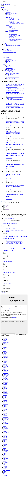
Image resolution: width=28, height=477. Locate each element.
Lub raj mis (8, 17)
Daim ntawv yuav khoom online (13, 45)
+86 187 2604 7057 (7, 261)
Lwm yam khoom (10, 31)
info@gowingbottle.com (9, 272)
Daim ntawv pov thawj (11, 13)
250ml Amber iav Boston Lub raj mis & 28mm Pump (15, 185)
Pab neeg (8, 12)
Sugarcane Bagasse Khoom (15, 39)
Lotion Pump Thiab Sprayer (15, 35)
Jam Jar (11, 26)
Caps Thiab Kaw (13, 34)
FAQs (4, 43)
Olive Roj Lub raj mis (14, 19)
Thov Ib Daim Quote (5, 4)
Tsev (4, 9)
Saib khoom (9, 125)
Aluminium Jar (12, 36)
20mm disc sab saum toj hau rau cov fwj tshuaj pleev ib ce (14, 143)
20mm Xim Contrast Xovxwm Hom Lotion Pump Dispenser (15, 154)
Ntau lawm (8, 14)
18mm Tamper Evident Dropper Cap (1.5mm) (13, 132)
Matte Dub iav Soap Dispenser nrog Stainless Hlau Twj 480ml (15, 121)
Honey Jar (11, 27)
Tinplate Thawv (12, 38)
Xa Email (3, 292)
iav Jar (7, 25)
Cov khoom (6, 16)
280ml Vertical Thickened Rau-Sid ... (14, 107)
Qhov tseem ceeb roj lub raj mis (16, 23)
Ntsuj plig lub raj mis (14, 22)
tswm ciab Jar (12, 28)
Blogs (4, 41)
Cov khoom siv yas (13, 40)
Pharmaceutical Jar (13, 30)
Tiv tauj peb (6, 44)
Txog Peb (5, 10)
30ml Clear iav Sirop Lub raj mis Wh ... (15, 88)
